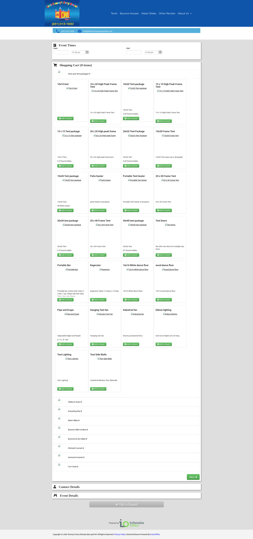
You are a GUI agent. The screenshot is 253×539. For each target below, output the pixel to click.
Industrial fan (130, 310)
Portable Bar (64, 265)
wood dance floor (165, 265)
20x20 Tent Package (134, 131)
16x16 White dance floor (136, 265)
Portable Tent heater (134, 176)
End (128, 48)
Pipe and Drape (65, 310)
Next (192, 477)
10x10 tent (63, 84)
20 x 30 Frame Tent (166, 176)
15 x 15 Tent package (68, 131)
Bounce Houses (129, 13)
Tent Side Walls (98, 354)
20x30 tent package (67, 220)
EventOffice (155, 534)
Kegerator (95, 265)
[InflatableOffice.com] (131, 523)
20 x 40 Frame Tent (100, 220)
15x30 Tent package (68, 176)
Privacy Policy (119, 534)
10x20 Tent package (133, 84)
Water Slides (148, 13)
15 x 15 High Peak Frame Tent (169, 85)
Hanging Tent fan (99, 310)
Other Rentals (167, 13)
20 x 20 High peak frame (103, 131)
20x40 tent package (133, 220)
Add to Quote (66, 118)
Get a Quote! (128, 504)
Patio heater (96, 176)
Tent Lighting (64, 354)
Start (55, 48)
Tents (114, 13)
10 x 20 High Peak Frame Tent (103, 85)
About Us (183, 13)
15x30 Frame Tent (165, 131)
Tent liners (161, 220)
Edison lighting (163, 310)
